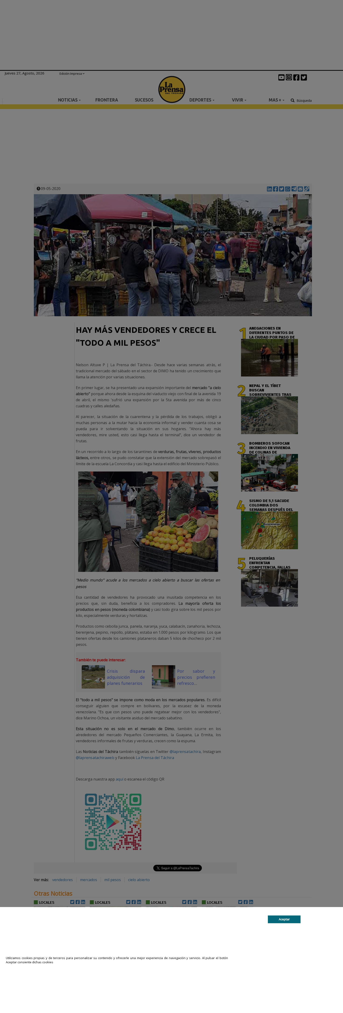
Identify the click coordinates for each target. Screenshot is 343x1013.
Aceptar (284, 919)
